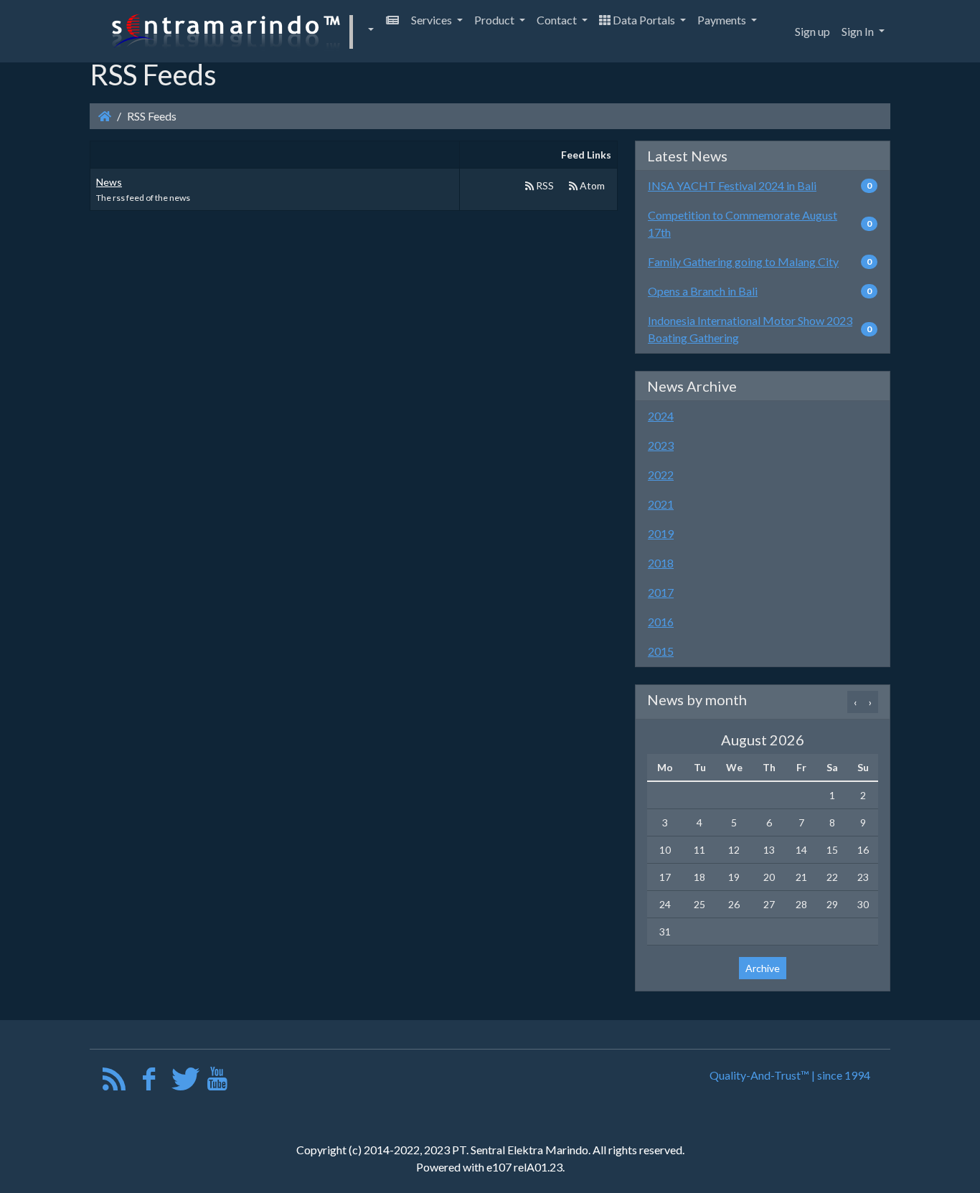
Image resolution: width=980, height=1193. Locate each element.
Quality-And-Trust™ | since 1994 (790, 1075)
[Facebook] (149, 1082)
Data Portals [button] (644, 20)
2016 (661, 621)
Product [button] (495, 20)
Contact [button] (558, 20)
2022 (661, 474)
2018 (661, 563)
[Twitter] (183, 1082)
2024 (661, 416)
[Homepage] (104, 116)
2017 (661, 592)
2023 (661, 445)
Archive (762, 968)
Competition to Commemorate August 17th (742, 223)
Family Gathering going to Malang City (743, 261)
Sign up (812, 31)
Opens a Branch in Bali (703, 291)
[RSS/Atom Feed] (114, 1082)
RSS (544, 185)
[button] (240, 31)
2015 (661, 651)
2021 (661, 504)
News (109, 182)
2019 (661, 533)
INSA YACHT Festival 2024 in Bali (732, 185)
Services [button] (432, 20)
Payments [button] (722, 20)
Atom (591, 185)
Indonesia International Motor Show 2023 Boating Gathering (750, 328)
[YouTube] (217, 1082)
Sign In (859, 31)
